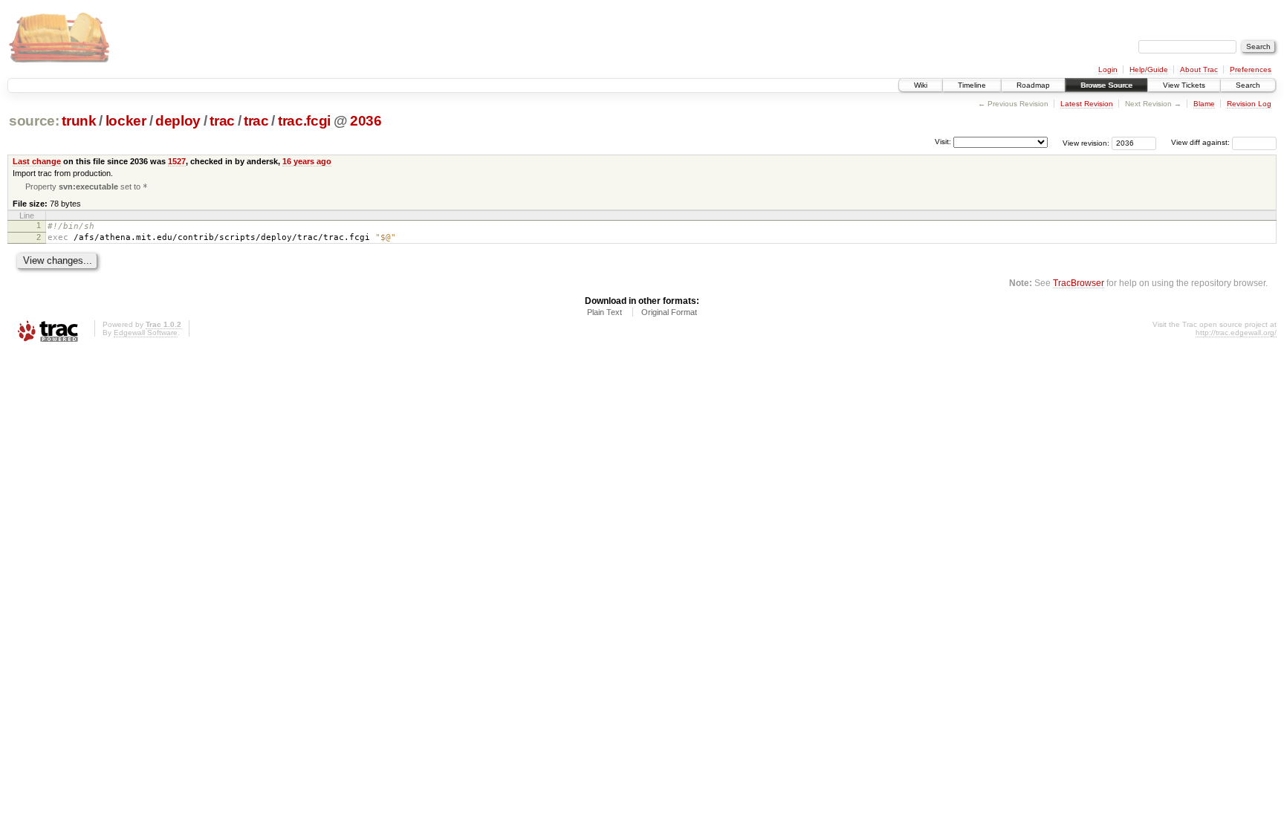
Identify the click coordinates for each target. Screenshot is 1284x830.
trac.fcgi (304, 121)
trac (222, 121)
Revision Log (1249, 104)
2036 (366, 121)
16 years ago (306, 161)
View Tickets (1184, 85)
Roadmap (1033, 85)
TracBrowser (1078, 283)
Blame (1204, 104)
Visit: (943, 141)
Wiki (920, 85)
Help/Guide (1148, 69)
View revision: (1086, 142)
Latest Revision (1086, 104)
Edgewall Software (146, 332)
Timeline (972, 85)
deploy (178, 121)
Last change (37, 161)
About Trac (1199, 69)
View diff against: (1201, 142)
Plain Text (604, 312)
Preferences (1250, 69)
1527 (177, 161)
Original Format (669, 312)
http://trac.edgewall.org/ (1236, 332)
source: (34, 121)
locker (126, 121)
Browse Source (1106, 85)
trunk (79, 121)
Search (1248, 85)
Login (1108, 69)
